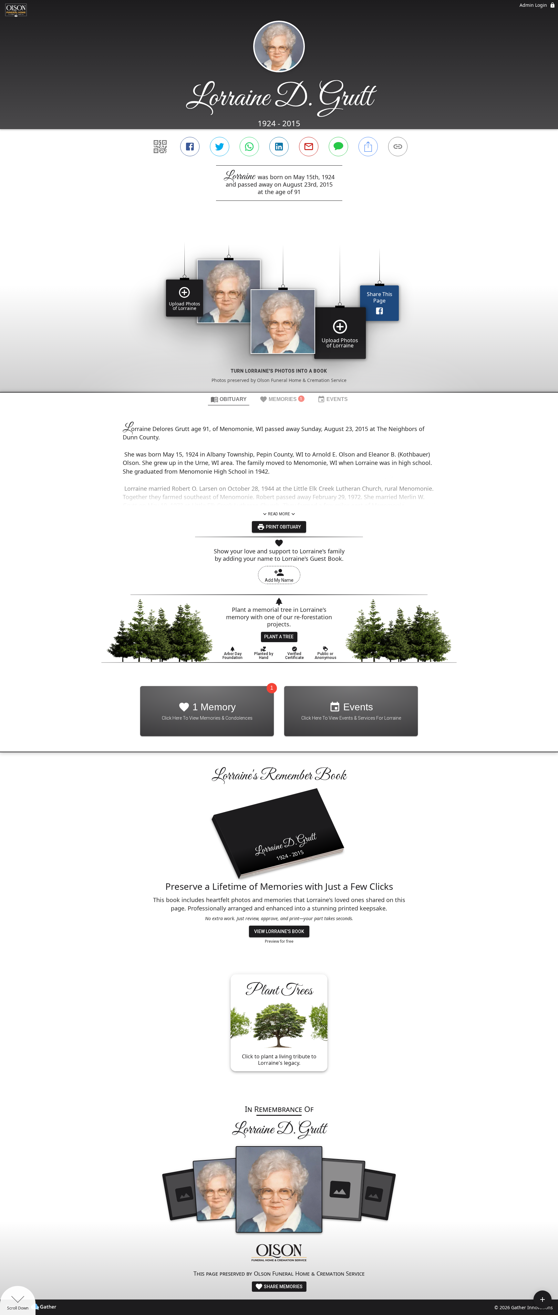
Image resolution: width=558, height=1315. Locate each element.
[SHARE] (368, 146)
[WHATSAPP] (249, 146)
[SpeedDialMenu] (542, 1299)
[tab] (228, 399)
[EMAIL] (308, 146)
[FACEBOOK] (190, 146)
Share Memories (283, 1286)
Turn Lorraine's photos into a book (279, 371)
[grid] (279, 307)
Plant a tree (279, 636)
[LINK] (398, 146)
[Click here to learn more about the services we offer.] (279, 1253)
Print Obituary (283, 526)
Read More (279, 514)
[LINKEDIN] (279, 146)
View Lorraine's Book (279, 931)
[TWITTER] (219, 146)
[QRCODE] (160, 146)
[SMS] (338, 146)
